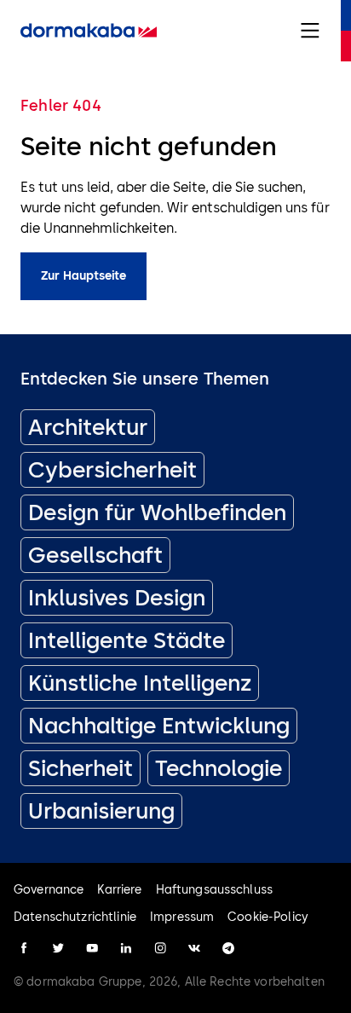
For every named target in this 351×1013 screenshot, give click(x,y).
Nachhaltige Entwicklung (159, 725)
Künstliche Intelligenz (139, 683)
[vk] (194, 948)
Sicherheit (80, 768)
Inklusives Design (116, 597)
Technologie (218, 768)
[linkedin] (126, 948)
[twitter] (58, 948)
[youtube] (92, 948)
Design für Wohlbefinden (157, 512)
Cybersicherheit (112, 469)
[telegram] (228, 948)
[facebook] (24, 948)
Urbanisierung (101, 811)
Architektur (87, 427)
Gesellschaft (95, 555)
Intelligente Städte (126, 640)
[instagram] (160, 948)
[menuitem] (88, 30)
